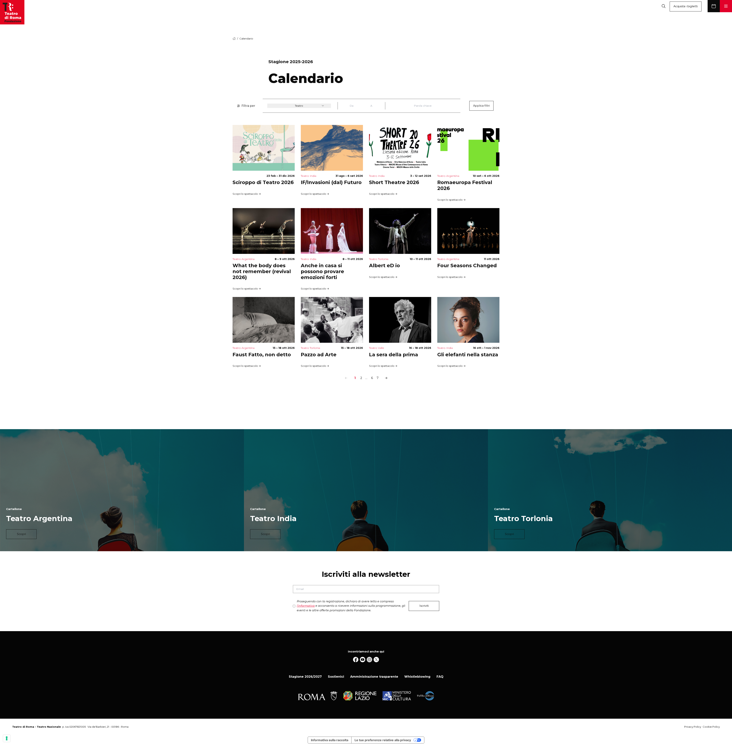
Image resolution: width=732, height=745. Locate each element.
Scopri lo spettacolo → (247, 193)
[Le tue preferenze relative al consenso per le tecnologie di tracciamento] (6, 738)
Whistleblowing (417, 676)
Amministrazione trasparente (374, 676)
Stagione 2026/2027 (305, 676)
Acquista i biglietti (685, 6)
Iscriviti (424, 605)
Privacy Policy (692, 726)
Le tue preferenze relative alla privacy (383, 740)
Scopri (21, 534)
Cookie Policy (711, 726)
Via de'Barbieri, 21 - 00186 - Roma (107, 726)
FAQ (440, 676)
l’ (306, 605)
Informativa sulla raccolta (329, 740)
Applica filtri (481, 105)
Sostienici (336, 676)
